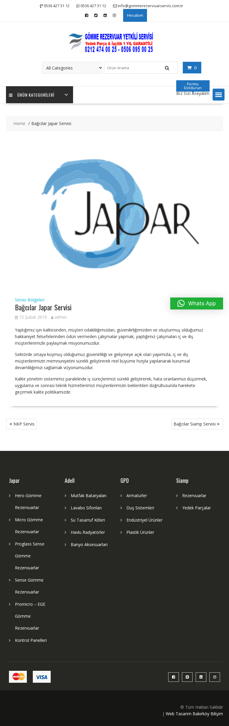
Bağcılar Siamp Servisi (195, 424)
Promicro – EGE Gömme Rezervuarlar (30, 616)
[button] (219, 95)
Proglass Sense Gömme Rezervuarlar (29, 556)
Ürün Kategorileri (35, 95)
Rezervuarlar (194, 495)
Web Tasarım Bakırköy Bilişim (194, 713)
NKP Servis (24, 424)
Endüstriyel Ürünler (144, 520)
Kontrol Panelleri (31, 640)
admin (60, 317)
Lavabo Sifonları (86, 508)
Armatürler (136, 495)
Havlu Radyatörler (88, 532)
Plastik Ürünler (140, 532)
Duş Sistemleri (140, 508)
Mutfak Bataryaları (88, 495)
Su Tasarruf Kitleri (88, 520)
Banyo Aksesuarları (89, 544)
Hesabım (135, 15)
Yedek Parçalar (196, 508)
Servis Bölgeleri (29, 300)
